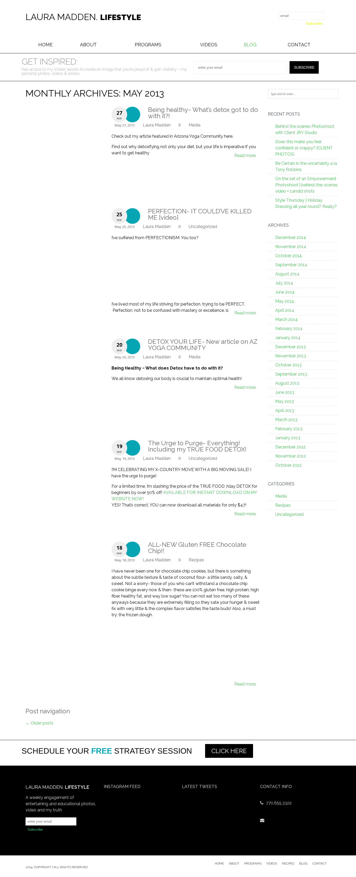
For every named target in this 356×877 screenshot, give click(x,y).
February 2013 (288, 428)
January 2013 (287, 437)
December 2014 (290, 237)
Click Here (229, 751)
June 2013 (284, 392)
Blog (250, 44)
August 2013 (287, 383)
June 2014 (284, 292)
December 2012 (290, 446)
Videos (208, 44)
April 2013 (284, 410)
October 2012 (288, 465)
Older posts (39, 723)
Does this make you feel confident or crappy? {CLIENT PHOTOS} (304, 148)
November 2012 (290, 456)
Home (45, 44)
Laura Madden (157, 125)
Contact (299, 44)
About (88, 44)
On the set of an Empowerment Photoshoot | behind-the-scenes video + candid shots (306, 185)
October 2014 (288, 255)
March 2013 (286, 419)
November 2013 (290, 355)
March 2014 (286, 319)
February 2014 (289, 328)
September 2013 (291, 374)
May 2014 (284, 301)
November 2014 (290, 246)
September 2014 (291, 264)
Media (194, 125)
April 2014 (284, 310)
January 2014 (287, 337)
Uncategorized (203, 226)
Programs (148, 44)
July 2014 (284, 283)
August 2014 (287, 273)
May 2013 (284, 401)
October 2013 (288, 365)
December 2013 (290, 346)
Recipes (196, 559)
